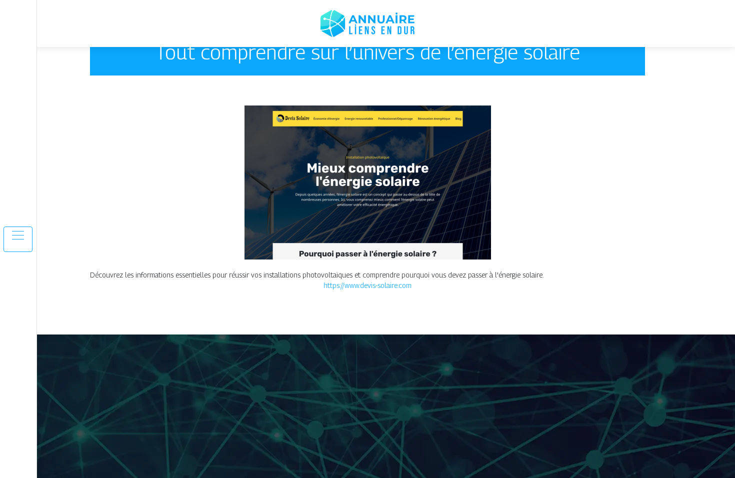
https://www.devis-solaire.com (368, 285)
